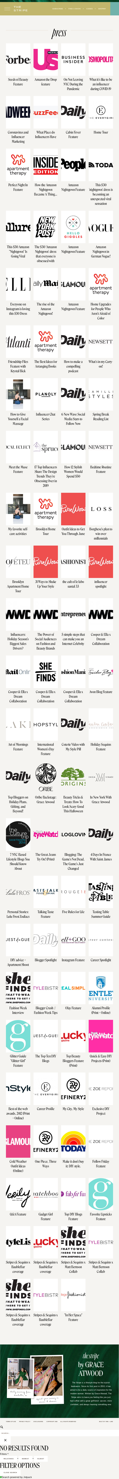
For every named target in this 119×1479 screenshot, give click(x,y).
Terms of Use (11, 1421)
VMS (107, 1421)
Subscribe (56, 9)
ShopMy (100, 9)
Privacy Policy (24, 1421)
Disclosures (38, 1421)
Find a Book (73, 9)
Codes (88, 9)
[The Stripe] (20, 8)
